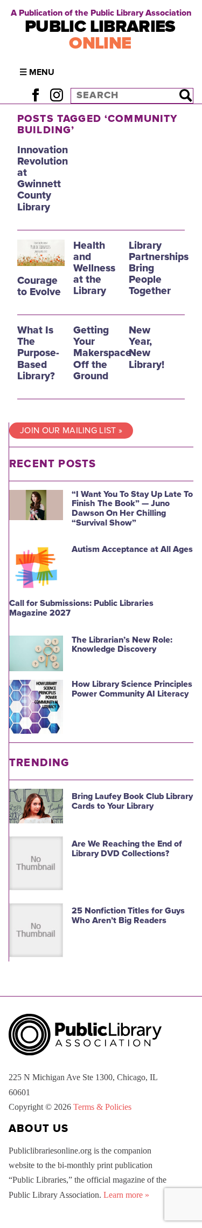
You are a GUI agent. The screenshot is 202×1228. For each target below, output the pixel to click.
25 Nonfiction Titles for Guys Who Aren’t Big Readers (128, 915)
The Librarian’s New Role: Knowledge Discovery (122, 645)
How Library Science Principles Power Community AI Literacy (132, 689)
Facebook (35, 95)
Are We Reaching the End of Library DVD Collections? (127, 848)
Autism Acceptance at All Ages (132, 549)
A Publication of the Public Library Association (101, 13)
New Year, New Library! (146, 347)
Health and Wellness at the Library (94, 268)
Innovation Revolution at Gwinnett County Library (42, 178)
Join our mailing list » (71, 430)
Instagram (56, 95)
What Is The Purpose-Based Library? (38, 352)
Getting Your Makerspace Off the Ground (102, 352)
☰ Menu (36, 72)
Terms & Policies (102, 1106)
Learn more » (126, 1194)
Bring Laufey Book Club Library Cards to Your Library (132, 801)
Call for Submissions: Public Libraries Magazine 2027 (81, 608)
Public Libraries (100, 34)
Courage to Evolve (39, 286)
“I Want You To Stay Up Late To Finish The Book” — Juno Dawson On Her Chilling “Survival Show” (132, 508)
